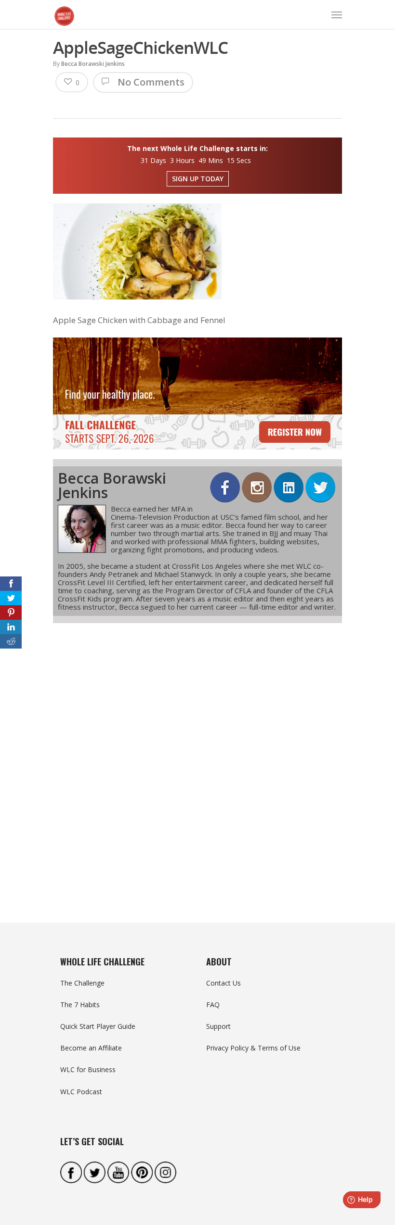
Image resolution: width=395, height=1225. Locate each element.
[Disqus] (197, 755)
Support (218, 1026)
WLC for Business (88, 1069)
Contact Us (223, 983)
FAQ (213, 1004)
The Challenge (82, 983)
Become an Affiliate (91, 1047)
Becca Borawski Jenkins (93, 64)
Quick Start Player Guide (97, 1026)
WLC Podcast (81, 1091)
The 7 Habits (80, 1004)
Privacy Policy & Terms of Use (253, 1047)
